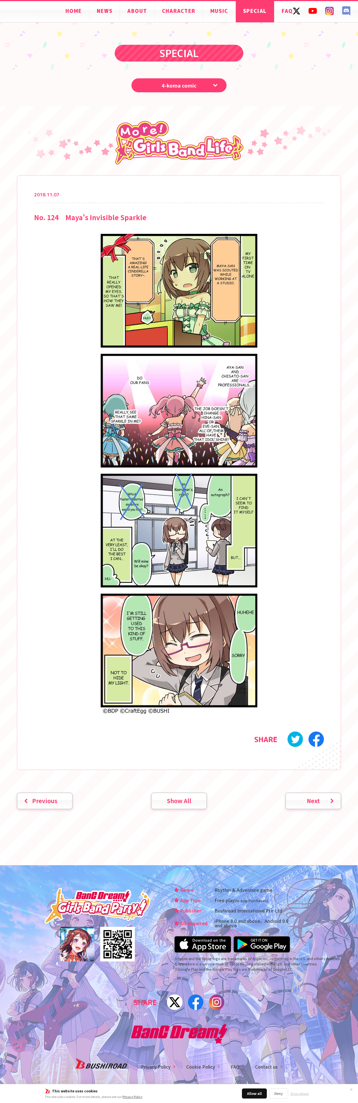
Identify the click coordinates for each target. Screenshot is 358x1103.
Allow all (254, 1093)
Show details (299, 1093)
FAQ (235, 1066)
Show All (179, 801)
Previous (44, 801)
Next (313, 801)
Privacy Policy (132, 1096)
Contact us (266, 1066)
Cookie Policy (200, 1066)
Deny (278, 1093)
